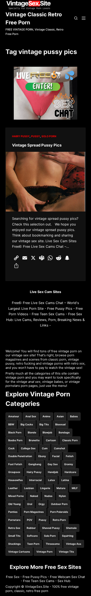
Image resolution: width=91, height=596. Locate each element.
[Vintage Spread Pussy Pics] (45, 182)
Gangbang (34, 464)
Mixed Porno (16, 496)
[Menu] (83, 18)
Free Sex (12, 577)
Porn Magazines (34, 511)
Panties (13, 511)
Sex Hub (64, 581)
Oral (29, 504)
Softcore (32, 535)
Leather (13, 488)
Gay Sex (53, 464)
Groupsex (14, 472)
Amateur (13, 416)
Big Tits (44, 424)
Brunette (34, 440)
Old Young (14, 504)
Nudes (48, 496)
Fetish (69, 456)
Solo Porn (48, 136)
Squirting (67, 535)
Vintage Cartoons (19, 551)
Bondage (64, 432)
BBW (11, 424)
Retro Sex (14, 528)
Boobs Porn (15, 440)
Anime (46, 416)
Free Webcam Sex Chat (67, 577)
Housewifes (15, 480)
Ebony (42, 456)
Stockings (14, 543)
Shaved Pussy (51, 528)
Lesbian (29, 488)
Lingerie (45, 488)
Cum (45, 448)
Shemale (71, 528)
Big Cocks (27, 424)
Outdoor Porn (59, 504)
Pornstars (14, 519)
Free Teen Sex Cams (48, 314)
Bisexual (60, 424)
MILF (75, 488)
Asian (60, 416)
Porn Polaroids (59, 511)
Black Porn (14, 432)
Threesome (53, 543)
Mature (61, 488)
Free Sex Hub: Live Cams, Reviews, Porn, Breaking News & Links (45, 319)
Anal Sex (30, 416)
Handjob (53, 472)
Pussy (35, 136)
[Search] (75, 18)
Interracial (35, 480)
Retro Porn (59, 519)
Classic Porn (70, 440)
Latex (51, 480)
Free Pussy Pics (59, 308)
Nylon (62, 496)
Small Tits (14, 535)
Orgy (42, 504)
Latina (65, 480)
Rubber (31, 528)
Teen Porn (33, 543)
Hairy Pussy (21, 136)
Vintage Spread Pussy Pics (37, 145)
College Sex (28, 448)
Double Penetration (20, 456)
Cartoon (51, 440)
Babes (74, 416)
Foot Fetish (15, 464)
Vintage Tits (66, 551)
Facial (55, 456)
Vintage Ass (73, 543)
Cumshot (59, 448)
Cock (11, 448)
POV (29, 519)
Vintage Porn (44, 551)
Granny (68, 464)
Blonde (32, 432)
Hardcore (70, 472)
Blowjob (47, 432)
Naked (34, 496)
